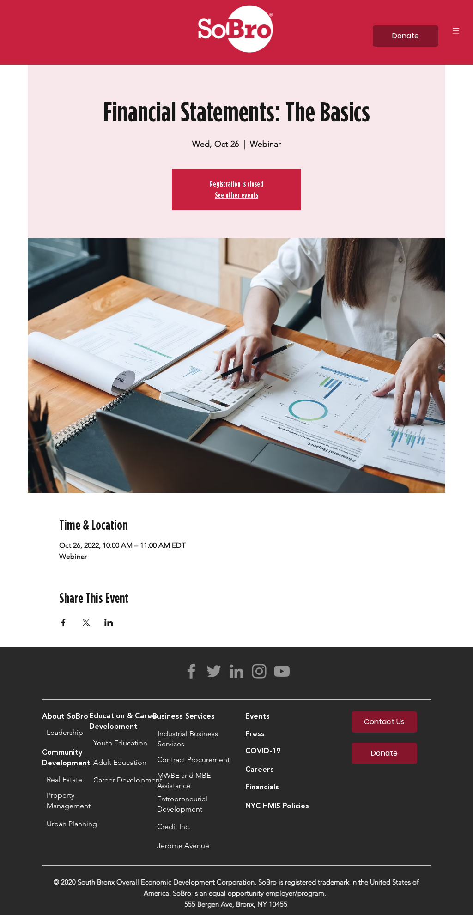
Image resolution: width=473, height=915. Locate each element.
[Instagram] (259, 671)
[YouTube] (281, 671)
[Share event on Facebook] (63, 622)
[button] (456, 31)
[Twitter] (214, 671)
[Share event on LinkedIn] (108, 622)
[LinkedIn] (236, 671)
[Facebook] (191, 671)
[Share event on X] (86, 622)
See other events (236, 195)
